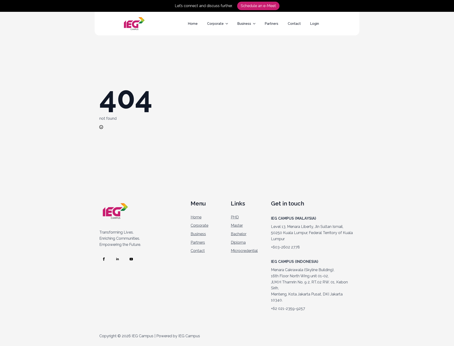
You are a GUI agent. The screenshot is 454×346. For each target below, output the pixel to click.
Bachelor (238, 234)
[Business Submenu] (255, 23)
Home (193, 24)
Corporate (215, 24)
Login (314, 24)
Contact (294, 24)
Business (244, 24)
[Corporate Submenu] (228, 23)
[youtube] (131, 259)
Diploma (238, 242)
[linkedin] (117, 259)
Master (237, 225)
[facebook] (103, 259)
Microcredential (244, 250)
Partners (271, 24)
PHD (235, 217)
